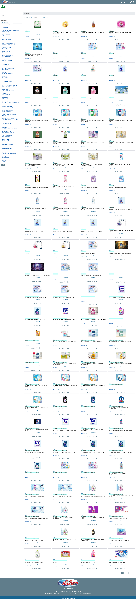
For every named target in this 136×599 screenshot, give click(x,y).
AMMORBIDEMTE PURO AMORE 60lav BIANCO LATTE (91, 275)
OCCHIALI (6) (4, 152)
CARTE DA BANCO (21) (5, 115)
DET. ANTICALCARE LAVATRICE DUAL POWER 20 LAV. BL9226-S (121, 430)
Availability (27, 36)
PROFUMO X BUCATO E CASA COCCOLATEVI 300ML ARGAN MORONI (92, 33)
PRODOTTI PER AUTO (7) (6, 98)
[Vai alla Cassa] (133, 2)
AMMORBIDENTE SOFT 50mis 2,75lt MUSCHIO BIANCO (91, 231)
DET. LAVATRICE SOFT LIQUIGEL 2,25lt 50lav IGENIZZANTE (92, 408)
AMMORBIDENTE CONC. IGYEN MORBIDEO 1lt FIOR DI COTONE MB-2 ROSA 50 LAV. (65, 209)
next (133, 572)
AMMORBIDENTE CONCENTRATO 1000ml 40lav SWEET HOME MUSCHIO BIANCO (92, 121)
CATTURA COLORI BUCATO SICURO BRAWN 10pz (118, 518)
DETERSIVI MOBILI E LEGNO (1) (6, 39)
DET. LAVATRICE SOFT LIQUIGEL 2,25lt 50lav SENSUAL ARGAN (120, 452)
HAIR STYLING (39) (5, 48)
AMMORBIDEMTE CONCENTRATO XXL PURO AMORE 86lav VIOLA (37, 275)
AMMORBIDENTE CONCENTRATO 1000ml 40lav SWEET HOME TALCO (120, 121)
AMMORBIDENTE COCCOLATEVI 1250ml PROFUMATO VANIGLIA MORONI (121, 143)
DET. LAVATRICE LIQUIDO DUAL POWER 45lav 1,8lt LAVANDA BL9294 (36, 430)
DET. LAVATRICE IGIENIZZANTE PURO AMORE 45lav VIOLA (36, 297)
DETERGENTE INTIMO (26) (6, 51)
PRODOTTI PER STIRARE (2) (6, 145)
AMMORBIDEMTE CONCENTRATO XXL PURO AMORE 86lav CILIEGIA (120, 275)
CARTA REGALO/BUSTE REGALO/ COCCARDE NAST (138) (10, 102)
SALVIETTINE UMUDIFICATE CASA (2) (7, 144)
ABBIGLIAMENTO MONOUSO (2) (7, 106)
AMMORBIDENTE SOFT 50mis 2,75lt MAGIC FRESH (62, 231)
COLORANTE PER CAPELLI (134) (7, 47)
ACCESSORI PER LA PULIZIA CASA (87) (8, 86)
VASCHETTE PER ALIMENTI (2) (6, 140)
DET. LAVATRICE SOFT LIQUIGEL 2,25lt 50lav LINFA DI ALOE (36, 474)
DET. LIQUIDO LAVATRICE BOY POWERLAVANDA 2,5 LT (119, 540)
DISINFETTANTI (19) (5, 65)
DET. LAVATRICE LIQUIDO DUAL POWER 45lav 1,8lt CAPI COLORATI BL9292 (119, 408)
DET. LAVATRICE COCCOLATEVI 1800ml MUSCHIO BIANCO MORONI (120, 342)
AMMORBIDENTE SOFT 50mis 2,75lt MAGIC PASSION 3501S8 (120, 209)
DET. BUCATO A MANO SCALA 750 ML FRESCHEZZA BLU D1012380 (119, 474)
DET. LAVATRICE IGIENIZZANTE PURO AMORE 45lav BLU (63, 474)
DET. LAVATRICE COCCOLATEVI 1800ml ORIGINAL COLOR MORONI (91, 342)
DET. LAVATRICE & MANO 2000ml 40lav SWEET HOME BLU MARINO (36, 386)
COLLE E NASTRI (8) (5, 101)
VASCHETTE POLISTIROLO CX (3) (7, 143)
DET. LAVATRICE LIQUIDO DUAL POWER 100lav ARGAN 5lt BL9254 (37, 341)
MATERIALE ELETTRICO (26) (6, 94)
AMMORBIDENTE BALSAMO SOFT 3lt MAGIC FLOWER (119, 77)
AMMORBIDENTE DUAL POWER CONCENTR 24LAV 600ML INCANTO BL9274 (36, 99)
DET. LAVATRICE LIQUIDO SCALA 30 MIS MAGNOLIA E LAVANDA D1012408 (65, 540)
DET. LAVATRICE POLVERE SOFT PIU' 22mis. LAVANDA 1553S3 (64, 430)
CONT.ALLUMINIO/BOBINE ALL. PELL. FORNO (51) (9, 80)
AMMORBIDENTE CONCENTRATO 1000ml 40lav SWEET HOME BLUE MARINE (36, 121)
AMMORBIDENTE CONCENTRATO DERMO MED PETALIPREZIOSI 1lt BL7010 (37, 253)
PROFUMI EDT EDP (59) (5, 157)
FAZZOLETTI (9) (4, 76)
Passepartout (70, 597)
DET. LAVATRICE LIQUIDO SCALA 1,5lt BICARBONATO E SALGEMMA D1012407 (63, 518)
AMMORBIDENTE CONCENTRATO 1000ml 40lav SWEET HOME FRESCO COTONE (64, 121)
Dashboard (26, 13)
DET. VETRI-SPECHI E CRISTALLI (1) (7, 38)
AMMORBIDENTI (27, 31)
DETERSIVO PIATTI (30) (5, 31)
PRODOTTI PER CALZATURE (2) (6, 99)
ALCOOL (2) (3, 35)
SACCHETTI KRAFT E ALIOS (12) (7, 135)
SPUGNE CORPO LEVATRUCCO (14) (7, 56)
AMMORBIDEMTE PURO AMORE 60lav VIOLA (33, 77)
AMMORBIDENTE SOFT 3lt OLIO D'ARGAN (60, 77)
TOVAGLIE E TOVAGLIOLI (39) (6, 139)
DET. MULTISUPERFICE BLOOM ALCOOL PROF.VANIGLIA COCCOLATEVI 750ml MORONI (91, 165)
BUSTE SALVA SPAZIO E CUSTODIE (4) (8, 90)
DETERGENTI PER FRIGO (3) (6, 40)
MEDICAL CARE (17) (5, 69)
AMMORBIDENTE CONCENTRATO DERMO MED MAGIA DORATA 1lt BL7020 (65, 253)
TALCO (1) (3, 57)
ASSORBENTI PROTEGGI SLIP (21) (7, 148)
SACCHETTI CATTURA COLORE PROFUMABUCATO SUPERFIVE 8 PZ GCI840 (65, 562)
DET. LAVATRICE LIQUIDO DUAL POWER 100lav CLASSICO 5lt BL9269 (64, 342)
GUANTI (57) (4, 84)
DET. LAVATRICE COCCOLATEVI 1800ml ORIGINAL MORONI (36, 363)
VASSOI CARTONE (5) (5, 141)
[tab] (25, 17)
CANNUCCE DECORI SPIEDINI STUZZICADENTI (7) (9, 114)
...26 (130, 572)
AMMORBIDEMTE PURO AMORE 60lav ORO (89, 253)
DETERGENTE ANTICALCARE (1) (7, 42)
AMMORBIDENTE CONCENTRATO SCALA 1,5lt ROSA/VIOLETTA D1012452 (120, 33)
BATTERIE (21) (4, 93)
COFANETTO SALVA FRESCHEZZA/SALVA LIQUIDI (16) (10, 118)
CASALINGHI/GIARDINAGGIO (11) (7, 105)
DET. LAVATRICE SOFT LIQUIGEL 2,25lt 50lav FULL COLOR (64, 452)
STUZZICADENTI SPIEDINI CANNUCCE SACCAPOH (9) (10, 85)
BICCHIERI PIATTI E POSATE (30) (7, 111)
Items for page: (46, 17)
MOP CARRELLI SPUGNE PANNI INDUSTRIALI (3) (9, 128)
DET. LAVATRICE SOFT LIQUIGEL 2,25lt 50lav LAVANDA (35, 319)
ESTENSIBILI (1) (4, 127)
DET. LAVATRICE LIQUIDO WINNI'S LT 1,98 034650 (34, 562)
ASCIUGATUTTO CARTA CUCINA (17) (7, 73)
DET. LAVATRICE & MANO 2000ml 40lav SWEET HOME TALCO (120, 386)
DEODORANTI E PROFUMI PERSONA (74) (8, 55)
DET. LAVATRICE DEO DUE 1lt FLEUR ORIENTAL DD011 (35, 496)
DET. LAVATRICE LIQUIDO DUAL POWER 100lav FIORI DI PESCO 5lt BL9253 (121, 320)
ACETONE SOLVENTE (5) (5, 64)
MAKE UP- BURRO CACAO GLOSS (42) (8, 68)
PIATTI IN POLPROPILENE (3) (6, 131)
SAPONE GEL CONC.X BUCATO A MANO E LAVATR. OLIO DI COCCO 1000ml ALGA (92, 364)
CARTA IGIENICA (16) (5, 77)
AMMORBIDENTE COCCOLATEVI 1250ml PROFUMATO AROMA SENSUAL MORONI (36, 143)
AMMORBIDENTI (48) (5, 27)
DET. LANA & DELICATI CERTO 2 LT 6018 (88, 562)
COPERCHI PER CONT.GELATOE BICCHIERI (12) (9, 124)
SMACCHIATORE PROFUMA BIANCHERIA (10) (9, 153)
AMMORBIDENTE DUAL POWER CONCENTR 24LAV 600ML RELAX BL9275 (65, 99)
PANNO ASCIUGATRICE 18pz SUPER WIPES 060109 (34, 540)
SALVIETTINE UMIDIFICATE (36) (7, 63)
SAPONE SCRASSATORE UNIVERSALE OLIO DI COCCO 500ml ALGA (120, 364)
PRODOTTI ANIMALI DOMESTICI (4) (7, 107)
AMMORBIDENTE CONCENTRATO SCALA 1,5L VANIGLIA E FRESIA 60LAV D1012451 (65, 33)
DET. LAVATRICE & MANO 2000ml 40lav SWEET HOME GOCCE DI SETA (65, 386)
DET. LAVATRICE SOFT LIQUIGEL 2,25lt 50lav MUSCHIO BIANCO (93, 452)
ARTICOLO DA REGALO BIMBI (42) (7, 149)
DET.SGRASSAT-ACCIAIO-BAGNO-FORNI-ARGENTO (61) (10, 36)
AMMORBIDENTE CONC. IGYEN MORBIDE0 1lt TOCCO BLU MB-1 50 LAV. (37, 209)
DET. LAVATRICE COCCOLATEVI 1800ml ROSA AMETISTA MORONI (93, 319)
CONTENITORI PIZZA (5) (5, 122)
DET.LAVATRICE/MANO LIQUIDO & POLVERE (32, 318)
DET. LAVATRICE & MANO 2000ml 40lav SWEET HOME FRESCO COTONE (37, 408)
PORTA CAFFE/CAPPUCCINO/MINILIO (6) (8, 132)
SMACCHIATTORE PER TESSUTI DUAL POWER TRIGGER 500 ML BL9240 (93, 518)
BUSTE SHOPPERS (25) (5, 103)
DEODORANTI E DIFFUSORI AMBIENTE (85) (8, 43)
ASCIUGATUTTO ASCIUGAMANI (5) (7, 110)
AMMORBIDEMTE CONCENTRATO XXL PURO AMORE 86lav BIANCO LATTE (64, 275)
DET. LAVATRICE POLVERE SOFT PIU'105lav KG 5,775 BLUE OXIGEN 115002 (92, 430)
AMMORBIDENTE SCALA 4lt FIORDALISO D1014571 (118, 187)
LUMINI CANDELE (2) (5, 97)
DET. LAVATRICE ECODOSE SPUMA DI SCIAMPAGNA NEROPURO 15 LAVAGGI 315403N (93, 540)
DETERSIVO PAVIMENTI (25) (6, 34)
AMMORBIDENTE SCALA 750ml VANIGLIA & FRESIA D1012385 (36, 187)
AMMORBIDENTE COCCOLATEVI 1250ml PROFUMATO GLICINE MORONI (92, 143)
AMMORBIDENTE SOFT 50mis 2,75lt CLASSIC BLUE (34, 231)
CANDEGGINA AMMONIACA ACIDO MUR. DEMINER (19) (10, 30)
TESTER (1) (3, 161)
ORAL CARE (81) (4, 52)
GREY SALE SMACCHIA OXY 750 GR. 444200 (117, 562)
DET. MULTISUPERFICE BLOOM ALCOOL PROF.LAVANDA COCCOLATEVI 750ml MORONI (35, 165)
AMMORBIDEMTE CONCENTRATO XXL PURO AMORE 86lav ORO (121, 253)
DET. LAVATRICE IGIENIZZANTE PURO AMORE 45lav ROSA (92, 474)
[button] (3, 165)
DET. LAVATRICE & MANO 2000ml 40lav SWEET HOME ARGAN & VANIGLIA (93, 386)
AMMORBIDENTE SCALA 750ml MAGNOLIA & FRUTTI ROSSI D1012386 (64, 187)
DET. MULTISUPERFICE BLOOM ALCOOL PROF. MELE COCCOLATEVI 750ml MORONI (63, 165)
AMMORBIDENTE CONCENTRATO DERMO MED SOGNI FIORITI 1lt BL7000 (121, 231)
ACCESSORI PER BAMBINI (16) (6, 147)
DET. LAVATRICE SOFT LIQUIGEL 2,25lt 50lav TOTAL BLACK (64, 408)
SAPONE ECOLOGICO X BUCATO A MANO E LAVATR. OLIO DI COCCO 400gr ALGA (64, 364)
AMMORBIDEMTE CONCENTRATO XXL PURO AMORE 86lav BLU (121, 98)
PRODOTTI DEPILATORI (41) (6, 61)
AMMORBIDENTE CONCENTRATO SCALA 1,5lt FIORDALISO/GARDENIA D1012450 (33, 55)
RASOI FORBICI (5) (4, 59)
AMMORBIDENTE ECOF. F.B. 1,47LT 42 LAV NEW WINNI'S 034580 (37, 32)
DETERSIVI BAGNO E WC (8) (6, 160)
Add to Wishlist (36, 39)
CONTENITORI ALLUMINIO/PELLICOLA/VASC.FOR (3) (10, 119)
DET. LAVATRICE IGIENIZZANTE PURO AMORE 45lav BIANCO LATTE (92, 297)
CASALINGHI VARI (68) (5, 89)
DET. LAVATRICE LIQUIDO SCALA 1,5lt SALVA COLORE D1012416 (93, 496)
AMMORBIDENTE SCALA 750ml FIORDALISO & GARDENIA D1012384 (119, 165)
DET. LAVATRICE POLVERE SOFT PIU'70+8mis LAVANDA (119, 297)
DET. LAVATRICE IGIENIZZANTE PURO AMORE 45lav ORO (63, 297)
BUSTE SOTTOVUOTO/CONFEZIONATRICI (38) (9, 82)
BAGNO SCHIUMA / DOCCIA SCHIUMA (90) (8, 44)
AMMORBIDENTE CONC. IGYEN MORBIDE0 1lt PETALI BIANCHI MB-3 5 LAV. (92, 209)
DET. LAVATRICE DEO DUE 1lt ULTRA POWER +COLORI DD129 (36, 518)
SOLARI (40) (4, 72)
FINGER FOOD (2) (4, 156)
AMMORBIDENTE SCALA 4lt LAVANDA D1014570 (90, 187)
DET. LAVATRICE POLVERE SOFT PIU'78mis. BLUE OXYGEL (64, 319)
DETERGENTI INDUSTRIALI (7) (6, 126)
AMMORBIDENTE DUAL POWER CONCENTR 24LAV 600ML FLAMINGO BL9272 (92, 99)
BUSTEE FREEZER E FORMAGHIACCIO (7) (8, 81)
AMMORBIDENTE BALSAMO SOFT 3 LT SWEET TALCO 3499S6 (92, 77)
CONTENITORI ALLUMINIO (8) (6, 123)
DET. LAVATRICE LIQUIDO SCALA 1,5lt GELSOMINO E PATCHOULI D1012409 (121, 496)
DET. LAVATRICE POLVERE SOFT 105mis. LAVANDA (34, 452)
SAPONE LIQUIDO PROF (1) (6, 136)
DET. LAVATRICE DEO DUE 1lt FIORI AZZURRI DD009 (62, 496)
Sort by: (30, 17)
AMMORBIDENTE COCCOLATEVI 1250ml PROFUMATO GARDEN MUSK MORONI (65, 143)
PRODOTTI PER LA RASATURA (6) (7, 60)
